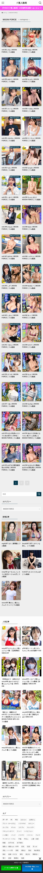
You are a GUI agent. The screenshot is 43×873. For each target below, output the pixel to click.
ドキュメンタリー (8, 831)
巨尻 (28, 846)
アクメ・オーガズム (9, 823)
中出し (26, 839)
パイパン (30, 835)
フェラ (38, 835)
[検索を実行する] (39, 494)
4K (11, 819)
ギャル (13, 827)
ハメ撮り (5, 835)
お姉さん (32, 819)
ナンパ (19, 831)
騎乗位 (16, 858)
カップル (5, 827)
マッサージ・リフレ (9, 839)
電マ (4, 858)
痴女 (4, 854)
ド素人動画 (21, 3)
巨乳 (22, 846)
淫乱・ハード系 (8, 850)
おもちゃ (23, 819)
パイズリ (21, 835)
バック (13, 835)
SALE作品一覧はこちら (32, 866)
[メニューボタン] (3, 3)
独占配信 (37, 850)
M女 (16, 819)
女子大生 (11, 842)
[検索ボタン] (40, 3)
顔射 (9, 858)
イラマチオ (22, 823)
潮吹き (23, 850)
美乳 (21, 854)
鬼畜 (22, 858)
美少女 (28, 854)
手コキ (35, 846)
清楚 (17, 850)
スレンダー (30, 827)
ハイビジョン (28, 831)
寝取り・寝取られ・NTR (11, 846)
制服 (4, 842)
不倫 (19, 839)
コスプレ (21, 827)
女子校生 (20, 842)
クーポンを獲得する (10, 868)
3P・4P (5, 819)
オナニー (31, 823)
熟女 (29, 850)
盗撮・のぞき (12, 854)
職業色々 (35, 854)
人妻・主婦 (34, 839)
